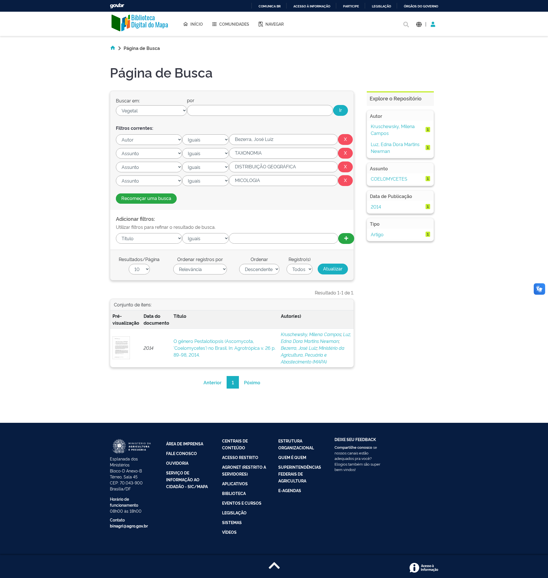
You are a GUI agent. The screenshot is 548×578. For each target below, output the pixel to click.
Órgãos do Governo (421, 6)
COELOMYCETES (389, 178)
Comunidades (234, 24)
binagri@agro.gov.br (129, 525)
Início (196, 24)
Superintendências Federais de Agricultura (299, 473)
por (190, 100)
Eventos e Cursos (241, 503)
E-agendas (289, 490)
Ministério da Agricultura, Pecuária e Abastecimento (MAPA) (312, 355)
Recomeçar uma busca (146, 198)
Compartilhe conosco (353, 447)
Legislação (381, 6)
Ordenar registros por (200, 259)
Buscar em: (128, 100)
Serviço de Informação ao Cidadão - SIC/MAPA (187, 479)
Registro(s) (300, 259)
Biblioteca (234, 493)
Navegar (274, 24)
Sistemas (232, 522)
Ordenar (259, 259)
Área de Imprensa (184, 443)
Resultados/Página (139, 259)
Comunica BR (270, 6)
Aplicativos (235, 483)
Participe (351, 6)
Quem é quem (292, 457)
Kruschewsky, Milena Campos (311, 334)
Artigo (377, 234)
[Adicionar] (346, 238)
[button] (419, 24)
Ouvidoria (177, 463)
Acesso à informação (311, 6)
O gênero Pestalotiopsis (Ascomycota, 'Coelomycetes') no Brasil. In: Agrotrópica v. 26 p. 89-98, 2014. (224, 348)
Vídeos (229, 532)
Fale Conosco (181, 453)
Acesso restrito (240, 457)
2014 (376, 206)
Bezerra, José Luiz (299, 348)
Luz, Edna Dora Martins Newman (395, 147)
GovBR (117, 6)
